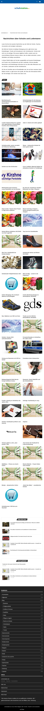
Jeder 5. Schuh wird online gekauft (32, 122)
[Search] (36, 1)
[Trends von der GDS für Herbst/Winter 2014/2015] (32, 304)
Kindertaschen (22, 644)
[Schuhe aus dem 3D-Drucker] (11, 155)
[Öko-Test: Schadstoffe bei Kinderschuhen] (11, 241)
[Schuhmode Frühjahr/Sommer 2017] (11, 262)
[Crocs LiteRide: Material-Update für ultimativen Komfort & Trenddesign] (32, 155)
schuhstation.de (4, 32)
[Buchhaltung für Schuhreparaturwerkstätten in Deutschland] (11, 89)
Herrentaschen (22, 639)
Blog (22, 600)
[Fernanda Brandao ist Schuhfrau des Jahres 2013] (32, 326)
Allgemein (22, 597)
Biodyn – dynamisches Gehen (10, 485)
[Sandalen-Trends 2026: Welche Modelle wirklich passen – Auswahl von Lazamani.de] (5, 545)
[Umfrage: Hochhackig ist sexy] (32, 389)
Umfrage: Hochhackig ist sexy (31, 400)
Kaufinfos (23, 612)
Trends (23, 630)
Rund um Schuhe (23, 621)
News (23, 615)
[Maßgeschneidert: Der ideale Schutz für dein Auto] (5, 538)
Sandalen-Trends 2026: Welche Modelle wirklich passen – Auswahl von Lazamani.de (25, 544)
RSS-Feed (3, 694)
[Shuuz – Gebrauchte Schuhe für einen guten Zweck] (32, 134)
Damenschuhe (22, 633)
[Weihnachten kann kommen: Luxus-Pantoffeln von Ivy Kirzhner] (11, 176)
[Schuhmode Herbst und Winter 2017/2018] (32, 241)
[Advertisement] (22, 21)
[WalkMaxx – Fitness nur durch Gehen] (11, 452)
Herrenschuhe (22, 636)
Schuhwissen (23, 624)
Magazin (22, 647)
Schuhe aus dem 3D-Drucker (9, 166)
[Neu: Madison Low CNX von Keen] (11, 304)
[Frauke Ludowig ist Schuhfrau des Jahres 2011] (11, 389)
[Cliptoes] (32, 410)
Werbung (22, 668)
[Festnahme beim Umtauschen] (32, 347)
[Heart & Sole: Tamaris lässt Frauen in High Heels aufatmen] (11, 197)
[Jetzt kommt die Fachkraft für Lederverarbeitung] (32, 431)
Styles (23, 627)
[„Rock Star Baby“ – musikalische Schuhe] (32, 474)
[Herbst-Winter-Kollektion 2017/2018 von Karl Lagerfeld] (11, 220)
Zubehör (22, 671)
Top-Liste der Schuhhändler (30, 231)
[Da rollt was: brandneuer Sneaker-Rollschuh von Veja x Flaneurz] (32, 176)
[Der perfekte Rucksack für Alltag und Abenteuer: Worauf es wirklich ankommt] (5, 524)
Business (23, 603)
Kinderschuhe (22, 641)
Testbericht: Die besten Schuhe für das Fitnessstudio (13, 564)
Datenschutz (4, 687)
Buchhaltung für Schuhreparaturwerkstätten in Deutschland (10, 102)
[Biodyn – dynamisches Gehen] (11, 474)
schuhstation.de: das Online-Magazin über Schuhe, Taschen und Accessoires (22, 706)
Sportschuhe (22, 662)
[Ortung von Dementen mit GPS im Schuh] (11, 347)
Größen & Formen (23, 609)
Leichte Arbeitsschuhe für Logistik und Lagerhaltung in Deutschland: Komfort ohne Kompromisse (11, 124)
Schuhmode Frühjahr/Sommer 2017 (11, 273)
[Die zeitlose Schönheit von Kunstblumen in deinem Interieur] (5, 531)
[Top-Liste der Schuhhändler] (32, 220)
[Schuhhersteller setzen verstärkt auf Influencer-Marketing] (11, 134)
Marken (22, 650)
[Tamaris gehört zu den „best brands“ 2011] (11, 431)
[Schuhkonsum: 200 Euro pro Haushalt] (11, 495)
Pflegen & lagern (23, 618)
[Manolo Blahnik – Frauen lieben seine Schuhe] (32, 452)
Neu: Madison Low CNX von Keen (11, 316)
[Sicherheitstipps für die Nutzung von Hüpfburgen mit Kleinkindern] (32, 89)
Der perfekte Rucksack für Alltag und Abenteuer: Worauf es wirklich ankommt (25, 523)
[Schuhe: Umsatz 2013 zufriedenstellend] (11, 326)
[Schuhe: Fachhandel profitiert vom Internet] (11, 410)
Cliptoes (25, 421)
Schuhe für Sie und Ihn (22, 656)
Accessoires (22, 594)
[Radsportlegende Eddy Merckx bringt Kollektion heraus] (11, 368)
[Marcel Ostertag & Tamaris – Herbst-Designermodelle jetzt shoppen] (32, 197)
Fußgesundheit (23, 606)
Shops (22, 659)
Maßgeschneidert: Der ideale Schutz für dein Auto (21, 536)
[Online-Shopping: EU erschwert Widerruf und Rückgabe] (11, 283)
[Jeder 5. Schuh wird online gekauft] (32, 111)
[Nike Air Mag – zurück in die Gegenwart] (32, 262)
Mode (22, 653)
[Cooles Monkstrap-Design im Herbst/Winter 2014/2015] (32, 283)
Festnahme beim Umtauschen (31, 358)
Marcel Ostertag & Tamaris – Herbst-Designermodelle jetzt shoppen (31, 210)
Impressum (4, 691)
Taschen (22, 665)
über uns (3, 684)
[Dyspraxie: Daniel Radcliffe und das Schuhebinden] (32, 368)
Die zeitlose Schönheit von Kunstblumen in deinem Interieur (23, 529)
